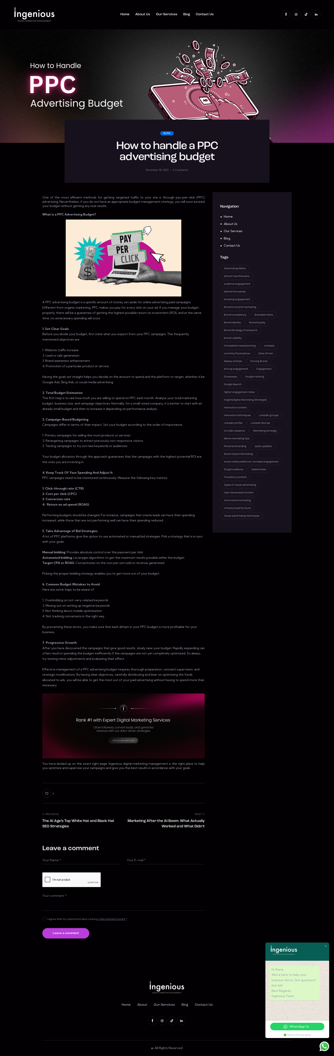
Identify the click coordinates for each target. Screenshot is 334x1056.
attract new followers (237, 276)
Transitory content (235, 477)
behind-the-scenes (235, 291)
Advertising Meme (235, 268)
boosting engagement (237, 299)
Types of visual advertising (240, 485)
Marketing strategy (265, 430)
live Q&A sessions (234, 430)
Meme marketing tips (236, 438)
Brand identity (232, 322)
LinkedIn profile (233, 423)
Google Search (233, 384)
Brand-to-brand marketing (240, 307)
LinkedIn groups (269, 415)
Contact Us (232, 245)
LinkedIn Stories (260, 423)
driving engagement (236, 369)
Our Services (233, 231)
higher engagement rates (239, 392)
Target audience (233, 469)
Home (228, 216)
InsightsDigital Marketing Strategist (245, 400)
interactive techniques (237, 415)
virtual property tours (237, 508)
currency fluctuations (237, 353)
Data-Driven (265, 353)
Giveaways (230, 376)
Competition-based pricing (240, 345)
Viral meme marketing (237, 500)
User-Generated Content (239, 492)
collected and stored (111, 919)
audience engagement (237, 284)
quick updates (263, 446)
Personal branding (235, 446)
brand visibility (233, 338)
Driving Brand (258, 361)
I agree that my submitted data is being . (87, 919)
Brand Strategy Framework (240, 330)
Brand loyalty (257, 322)
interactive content (235, 407)
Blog (167, 133)
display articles (233, 361)
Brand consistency (235, 314)
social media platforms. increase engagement (251, 461)
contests (269, 345)
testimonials (258, 469)
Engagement (264, 369)
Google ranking (254, 376)
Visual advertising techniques (241, 515)
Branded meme (264, 314)
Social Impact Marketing (238, 454)
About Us (230, 224)
